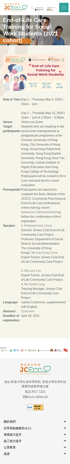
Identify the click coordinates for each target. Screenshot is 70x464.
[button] (64, 7)
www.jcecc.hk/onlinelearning (41, 212)
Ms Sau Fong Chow (44, 252)
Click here (28, 311)
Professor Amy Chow (38, 225)
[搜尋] (32, 7)
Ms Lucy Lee (32, 270)
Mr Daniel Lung (34, 284)
